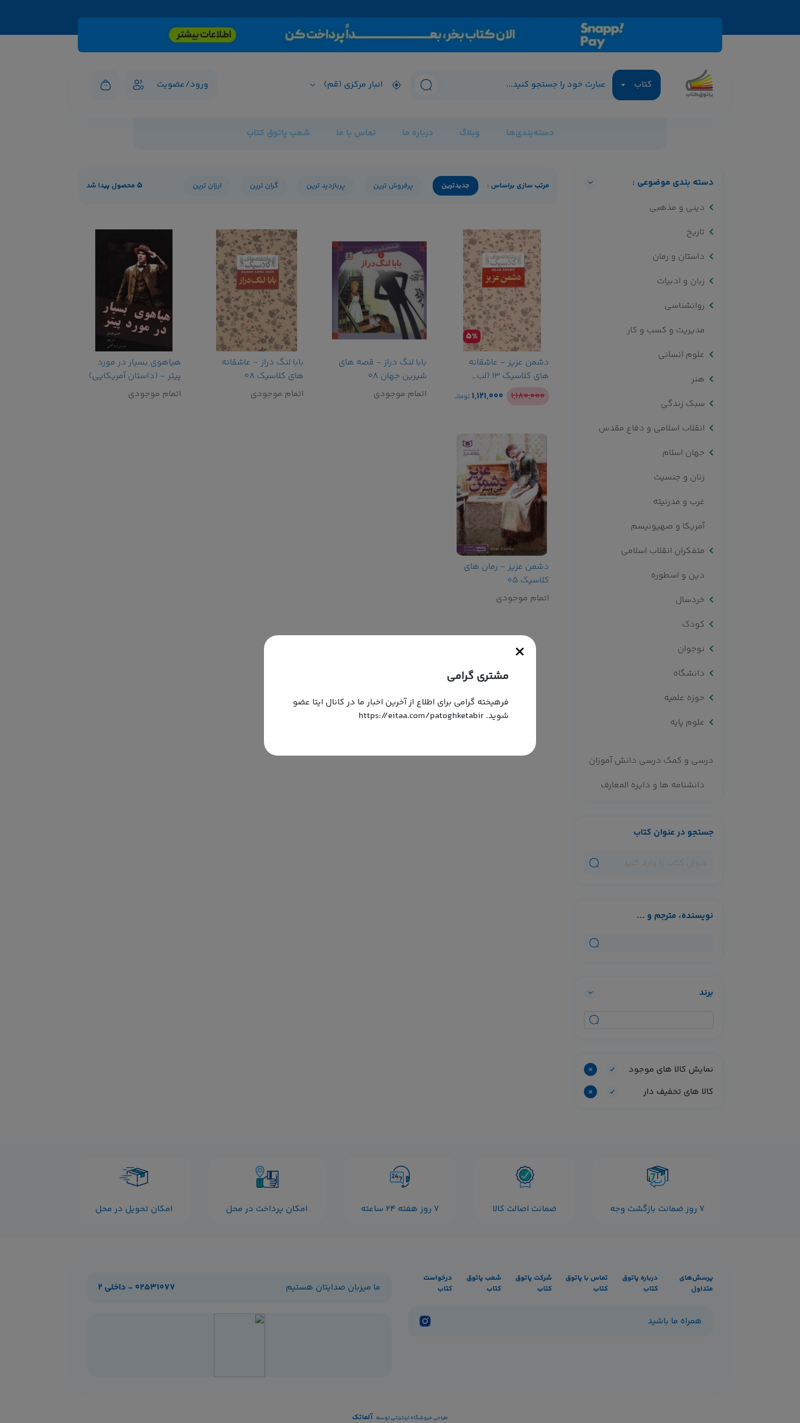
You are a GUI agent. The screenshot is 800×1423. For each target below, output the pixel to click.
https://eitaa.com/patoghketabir (421, 716)
